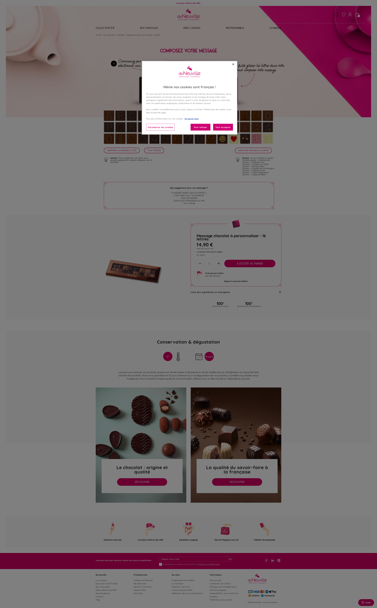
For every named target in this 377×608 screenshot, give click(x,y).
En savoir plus (192, 118)
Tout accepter (223, 127)
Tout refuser (200, 127)
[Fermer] (233, 64)
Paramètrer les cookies (160, 127)
